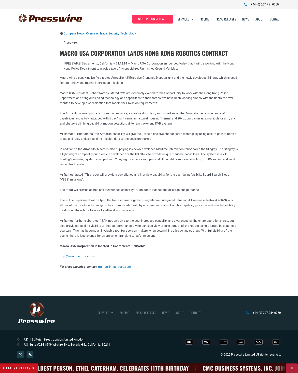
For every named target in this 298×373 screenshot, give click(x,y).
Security (113, 33)
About (259, 19)
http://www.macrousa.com (77, 256)
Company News (74, 33)
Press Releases (225, 19)
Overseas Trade (96, 33)
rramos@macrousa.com (114, 267)
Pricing (204, 19)
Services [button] (183, 19)
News (245, 19)
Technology (128, 33)
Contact (275, 19)
